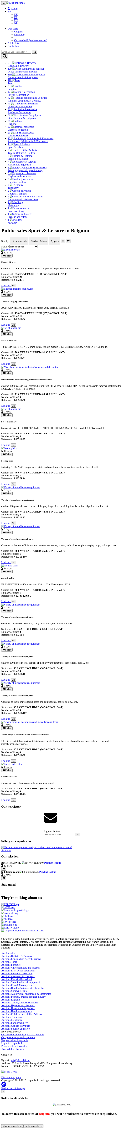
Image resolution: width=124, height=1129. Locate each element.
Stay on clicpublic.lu (12, 1126)
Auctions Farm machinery (14, 1022)
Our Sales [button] (13, 28)
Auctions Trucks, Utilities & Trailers (19, 1002)
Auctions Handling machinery (16, 1011)
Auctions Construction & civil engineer (21, 959)
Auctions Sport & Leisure (14, 991)
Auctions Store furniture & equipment (20, 982)
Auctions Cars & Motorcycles (16, 985)
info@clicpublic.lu (20, 1060)
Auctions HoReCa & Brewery (16, 956)
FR (15, 17)
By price (54, 241)
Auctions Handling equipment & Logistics (22, 988)
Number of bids (19, 241)
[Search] (34, 52)
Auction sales (8, 953)
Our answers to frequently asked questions (22, 1034)
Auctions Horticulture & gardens (18, 1008)
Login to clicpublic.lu (12, 1043)
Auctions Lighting (10, 999)
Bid (13, 285)
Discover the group (11, 1077)
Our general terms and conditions (18, 1037)
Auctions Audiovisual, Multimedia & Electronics (26, 993)
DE (16, 14)
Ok (77, 834)
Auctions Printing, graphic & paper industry (23, 996)
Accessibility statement (13, 1049)
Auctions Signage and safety (15, 1028)
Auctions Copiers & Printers (15, 1025)
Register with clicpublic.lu (14, 1040)
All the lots (13, 43)
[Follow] (3, 869)
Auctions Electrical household (16, 979)
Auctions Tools (9, 961)
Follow (8, 256)
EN (16, 20)
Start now (6, 850)
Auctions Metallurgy (11, 1020)
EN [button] (9, 11)
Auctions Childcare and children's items (21, 1014)
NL (16, 23)
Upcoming (19, 34)
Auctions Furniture (11, 964)
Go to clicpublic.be (33, 1126)
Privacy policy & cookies (14, 1046)
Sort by (5, 246)
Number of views (38, 241)
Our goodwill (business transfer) (30, 40)
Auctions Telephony (11, 1017)
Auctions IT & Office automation (18, 970)
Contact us (13, 46)
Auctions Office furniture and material (20, 967)
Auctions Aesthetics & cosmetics (18, 976)
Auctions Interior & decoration (16, 973)
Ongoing (18, 31)
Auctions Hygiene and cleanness (18, 1005)
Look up (6, 285)
